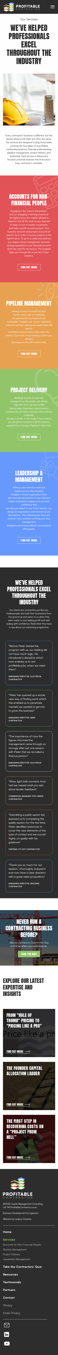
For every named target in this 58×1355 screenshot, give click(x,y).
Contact (9, 1297)
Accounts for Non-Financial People (22, 1244)
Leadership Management (16, 1259)
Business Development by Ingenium (21, 1213)
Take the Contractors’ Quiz (22, 1266)
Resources (10, 1274)
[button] (52, 7)
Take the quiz (29, 954)
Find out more (29, 267)
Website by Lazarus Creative (17, 1219)
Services (9, 1239)
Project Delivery (11, 1254)
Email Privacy (11, 1313)
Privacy (7, 1305)
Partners (9, 1289)
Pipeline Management (15, 1249)
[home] (21, 6)
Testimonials (12, 1282)
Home (7, 1231)
